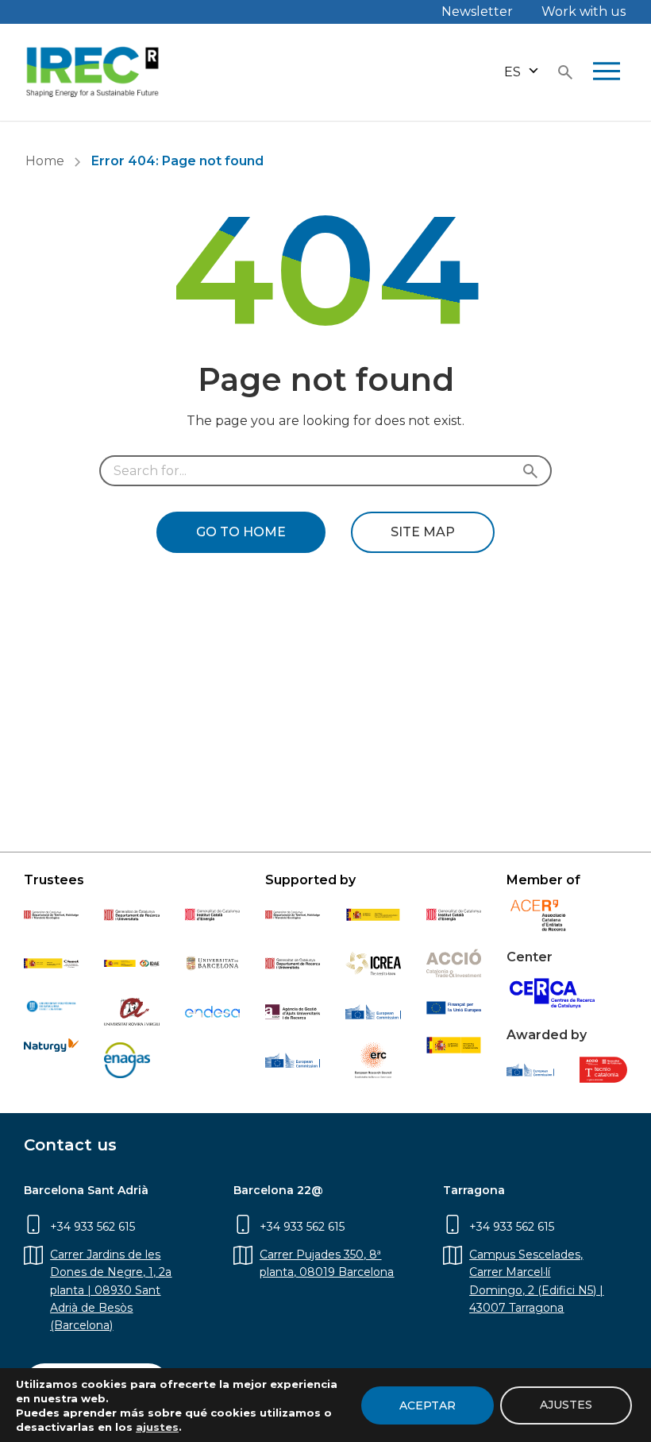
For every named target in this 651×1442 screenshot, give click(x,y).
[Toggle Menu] (606, 72)
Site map (423, 531)
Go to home (241, 531)
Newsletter (477, 11)
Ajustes (566, 1405)
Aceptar (427, 1405)
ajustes (157, 1427)
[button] (522, 72)
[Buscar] (565, 72)
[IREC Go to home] (92, 72)
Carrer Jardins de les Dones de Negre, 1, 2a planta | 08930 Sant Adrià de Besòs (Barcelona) (110, 1290)
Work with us (583, 11)
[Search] (534, 470)
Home (44, 160)
